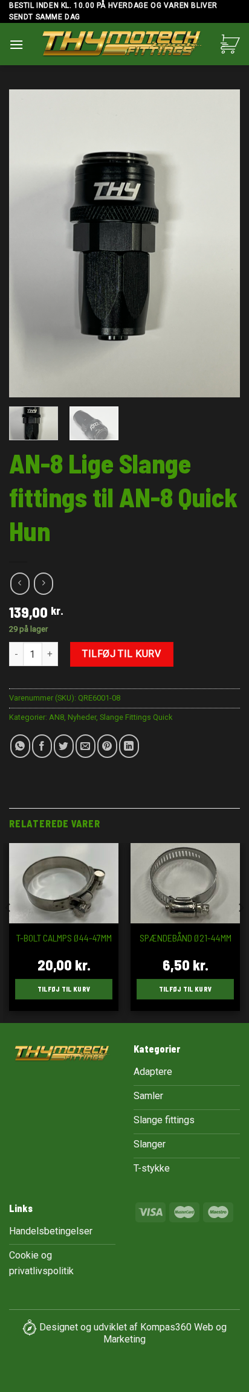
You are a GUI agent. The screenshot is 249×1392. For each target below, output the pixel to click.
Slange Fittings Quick (136, 717)
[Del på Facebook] (42, 746)
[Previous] (29, 243)
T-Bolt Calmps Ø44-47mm (64, 937)
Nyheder (82, 717)
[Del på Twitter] (64, 746)
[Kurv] (230, 44)
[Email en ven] (85, 746)
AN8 (56, 717)
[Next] (220, 243)
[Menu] (16, 44)
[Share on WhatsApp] (20, 746)
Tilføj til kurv (121, 653)
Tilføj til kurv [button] (64, 989)
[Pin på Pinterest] (107, 746)
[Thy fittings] (122, 45)
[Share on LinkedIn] (129, 746)
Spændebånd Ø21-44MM (185, 937)
